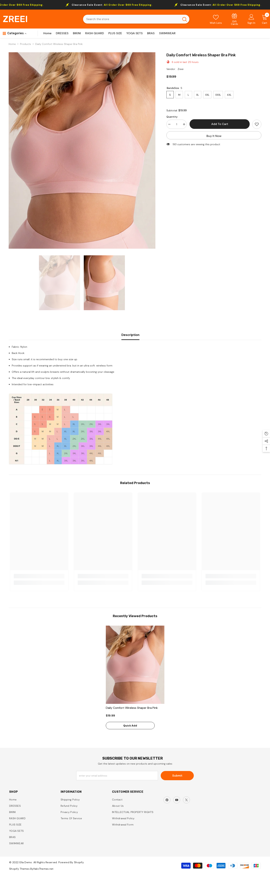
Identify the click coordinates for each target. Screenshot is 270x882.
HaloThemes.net (43, 868)
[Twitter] (186, 799)
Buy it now (214, 136)
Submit (177, 775)
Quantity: (172, 116)
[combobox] (131, 19)
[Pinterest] (166, 799)
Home (12, 44)
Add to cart (219, 124)
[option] (82, 150)
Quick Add (130, 725)
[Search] (136, 19)
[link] (234, 19)
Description (130, 335)
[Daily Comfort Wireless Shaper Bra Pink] (135, 665)
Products (25, 44)
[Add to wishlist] (256, 124)
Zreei (180, 69)
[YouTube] (176, 799)
